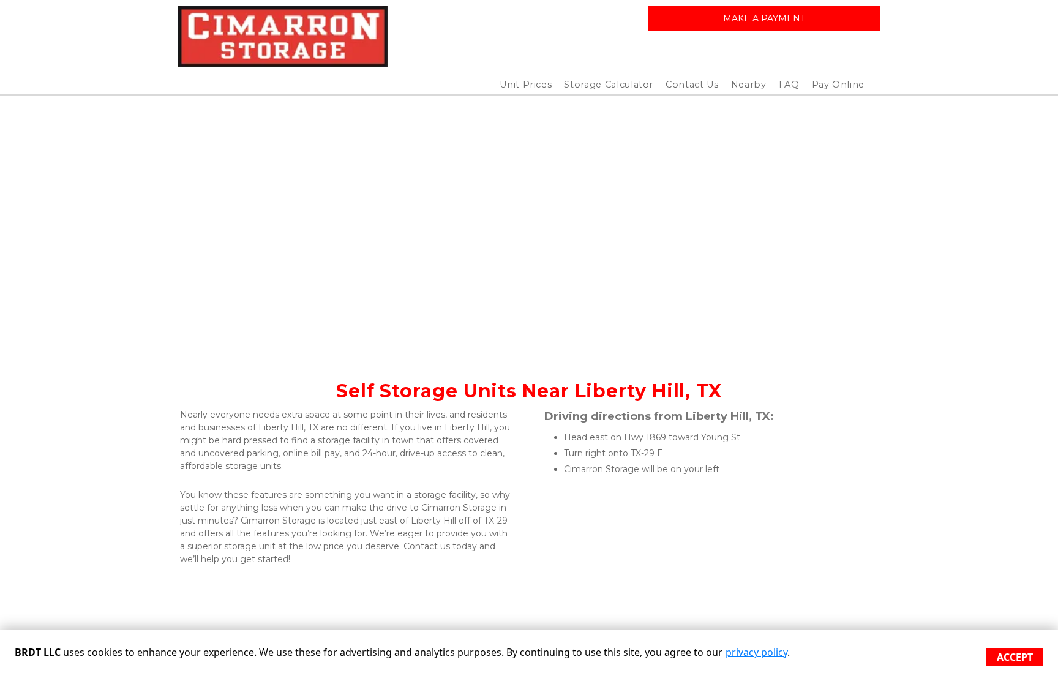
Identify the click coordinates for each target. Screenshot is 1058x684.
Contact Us (692, 84)
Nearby (749, 84)
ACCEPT (1015, 657)
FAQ (789, 84)
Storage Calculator (608, 84)
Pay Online (838, 84)
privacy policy (756, 652)
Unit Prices (526, 84)
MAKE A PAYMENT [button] (764, 18)
